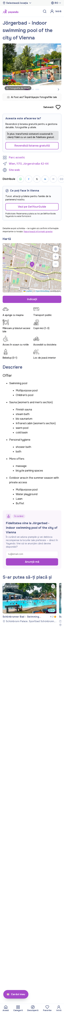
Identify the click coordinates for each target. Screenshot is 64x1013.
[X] (37, 179)
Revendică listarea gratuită (32, 145)
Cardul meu (18, 994)
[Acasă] (11, 11)
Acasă (6, 1010)
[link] (29, 603)
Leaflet (28, 290)
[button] (32, 264)
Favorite (47, 1010)
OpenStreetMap (42, 290)
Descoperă (32, 1010)
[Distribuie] (53, 179)
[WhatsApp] (20, 179)
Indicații (32, 299)
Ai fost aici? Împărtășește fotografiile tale (34, 97)
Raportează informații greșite (38, 231)
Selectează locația (17, 2)
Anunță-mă (32, 562)
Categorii (18, 1010)
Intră (58, 11)
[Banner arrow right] (58, 89)
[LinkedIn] (45, 179)
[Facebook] (28, 179)
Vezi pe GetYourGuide (32, 206)
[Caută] (45, 11)
